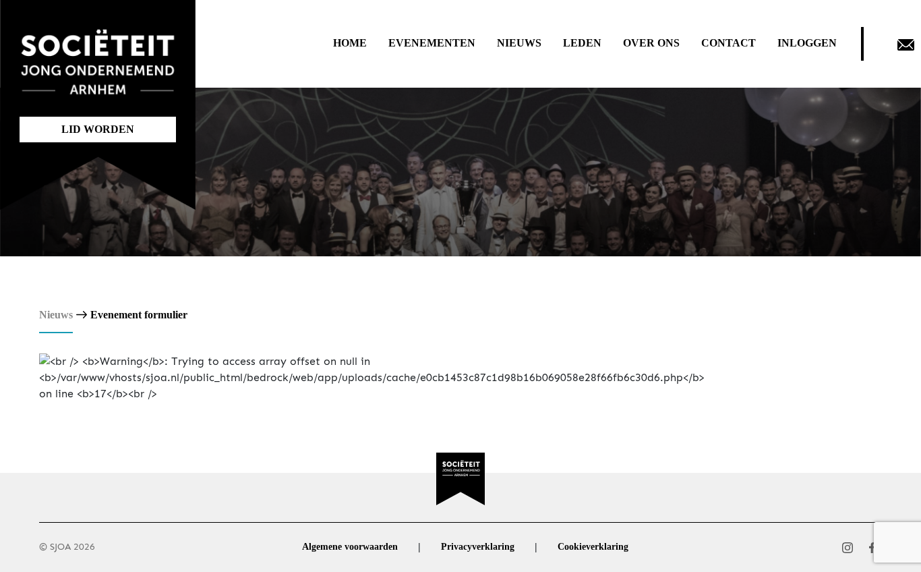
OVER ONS (651, 43)
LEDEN (582, 43)
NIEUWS (519, 43)
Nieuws (56, 314)
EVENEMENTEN (431, 43)
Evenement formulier (138, 314)
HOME (350, 43)
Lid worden (97, 129)
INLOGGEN (807, 43)
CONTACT (728, 43)
